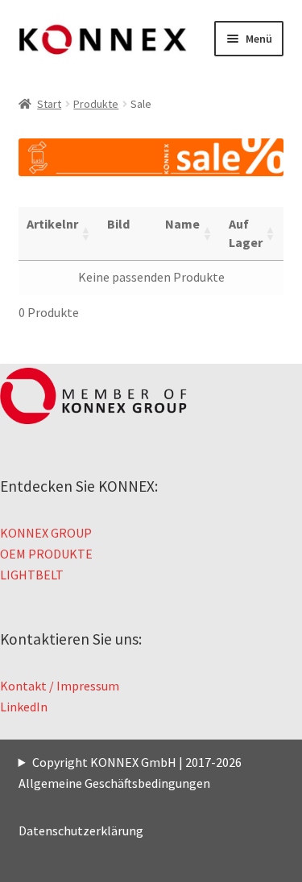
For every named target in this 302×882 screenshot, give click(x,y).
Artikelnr (52, 224)
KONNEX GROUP (46, 533)
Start (49, 104)
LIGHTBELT (32, 575)
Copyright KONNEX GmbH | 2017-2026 (137, 762)
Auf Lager (246, 233)
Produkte (95, 104)
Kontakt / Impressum (59, 686)
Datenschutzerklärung (81, 830)
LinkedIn (24, 707)
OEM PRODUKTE (46, 554)
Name (182, 224)
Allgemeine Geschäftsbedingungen (114, 783)
